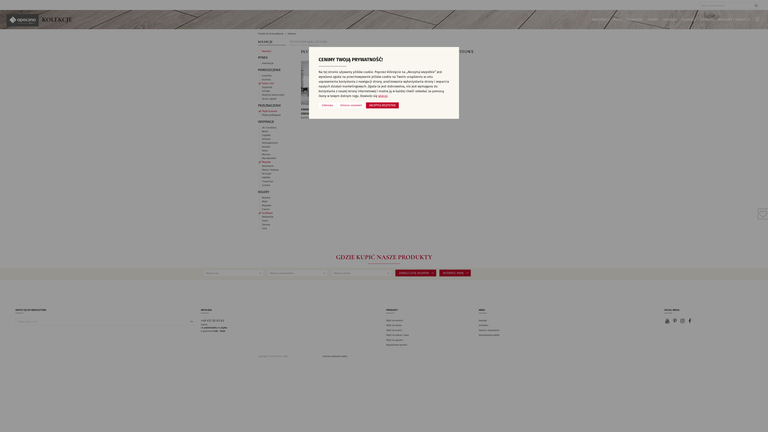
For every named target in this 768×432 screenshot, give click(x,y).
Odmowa (327, 105)
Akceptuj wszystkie (382, 105)
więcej (382, 96)
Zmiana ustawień (351, 105)
